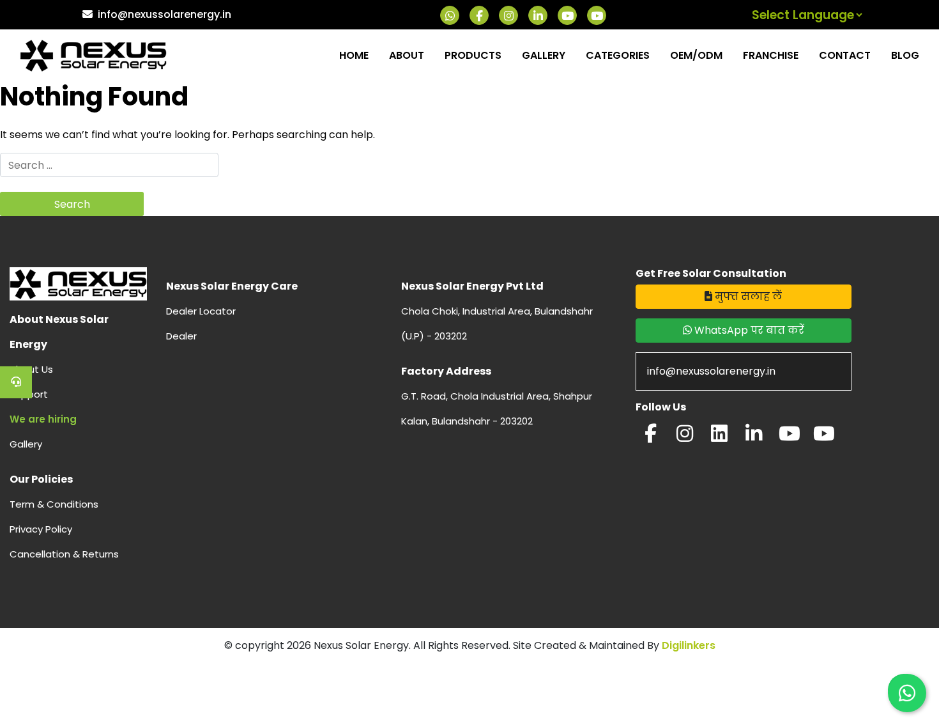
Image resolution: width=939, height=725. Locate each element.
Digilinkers (688, 645)
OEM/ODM (696, 55)
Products (473, 55)
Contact (845, 55)
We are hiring (43, 419)
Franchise (770, 55)
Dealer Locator (201, 311)
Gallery (543, 55)
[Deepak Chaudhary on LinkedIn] (753, 437)
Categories (618, 55)
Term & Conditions (54, 504)
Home (354, 55)
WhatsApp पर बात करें (748, 330)
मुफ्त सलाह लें (747, 296)
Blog (905, 55)
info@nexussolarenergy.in (164, 14)
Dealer (181, 336)
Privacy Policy (41, 529)
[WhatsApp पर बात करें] (907, 693)
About (406, 55)
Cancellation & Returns (64, 554)
